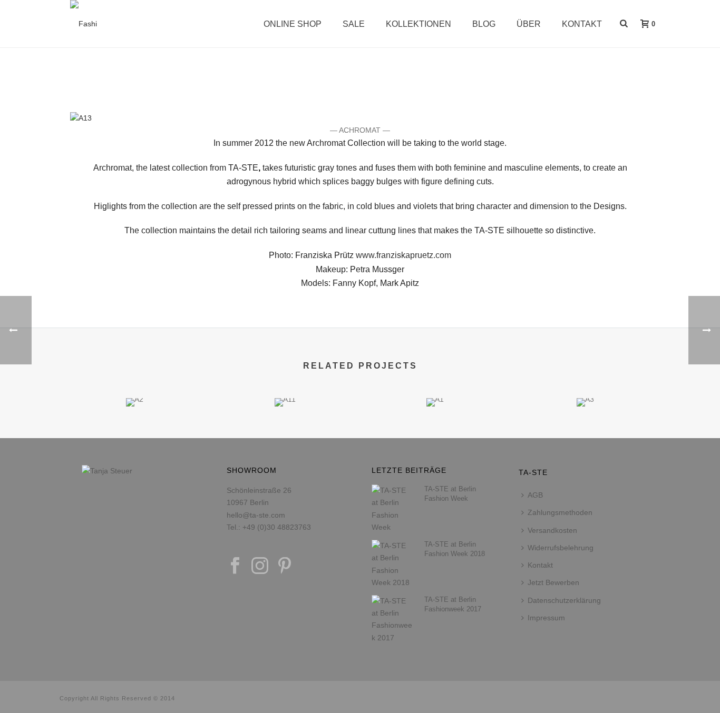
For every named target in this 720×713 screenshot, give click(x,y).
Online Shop (293, 23)
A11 (284, 378)
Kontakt (582, 23)
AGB (535, 495)
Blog (483, 23)
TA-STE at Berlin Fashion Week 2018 (454, 549)
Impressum (546, 617)
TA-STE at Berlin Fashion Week (450, 493)
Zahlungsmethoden (560, 512)
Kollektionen (418, 23)
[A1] (435, 435)
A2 (135, 378)
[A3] (585, 435)
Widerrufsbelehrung (560, 547)
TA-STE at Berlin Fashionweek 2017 (452, 604)
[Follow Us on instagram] (259, 566)
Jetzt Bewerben (553, 582)
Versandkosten (552, 530)
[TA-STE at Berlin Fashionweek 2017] (393, 619)
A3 (585, 378)
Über (529, 23)
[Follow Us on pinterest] (284, 566)
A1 (435, 378)
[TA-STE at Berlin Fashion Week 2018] (393, 564)
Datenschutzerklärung (564, 600)
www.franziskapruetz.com (403, 255)
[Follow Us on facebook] (235, 566)
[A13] (81, 117)
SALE (354, 23)
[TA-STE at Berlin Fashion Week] (393, 508)
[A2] (135, 435)
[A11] (285, 435)
